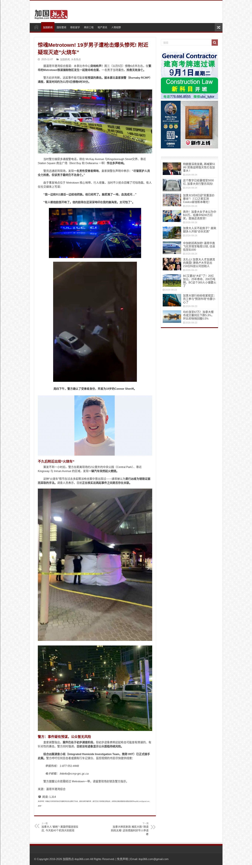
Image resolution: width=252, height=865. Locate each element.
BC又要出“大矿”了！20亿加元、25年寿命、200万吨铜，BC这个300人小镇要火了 (199, 280)
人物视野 (116, 27)
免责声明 (122, 859)
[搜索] (215, 42)
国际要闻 (61, 27)
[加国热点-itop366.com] (50, 12)
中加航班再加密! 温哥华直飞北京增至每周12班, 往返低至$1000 (199, 246)
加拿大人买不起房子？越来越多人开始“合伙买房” (199, 230)
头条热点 (76, 59)
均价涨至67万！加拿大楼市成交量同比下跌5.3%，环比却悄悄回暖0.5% (198, 315)
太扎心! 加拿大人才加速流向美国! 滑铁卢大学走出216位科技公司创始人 (199, 263)
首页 (36, 27)
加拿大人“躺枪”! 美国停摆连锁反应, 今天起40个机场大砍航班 (60, 827)
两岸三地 (89, 27)
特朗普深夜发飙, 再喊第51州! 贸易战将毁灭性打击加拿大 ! (199, 167)
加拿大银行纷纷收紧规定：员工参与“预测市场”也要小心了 (199, 299)
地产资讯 (102, 27)
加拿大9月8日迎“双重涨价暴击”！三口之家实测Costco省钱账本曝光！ (199, 198)
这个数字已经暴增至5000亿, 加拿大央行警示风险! (198, 182)
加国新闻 (48, 27)
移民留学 (75, 27)
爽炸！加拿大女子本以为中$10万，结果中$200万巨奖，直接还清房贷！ (199, 215)
